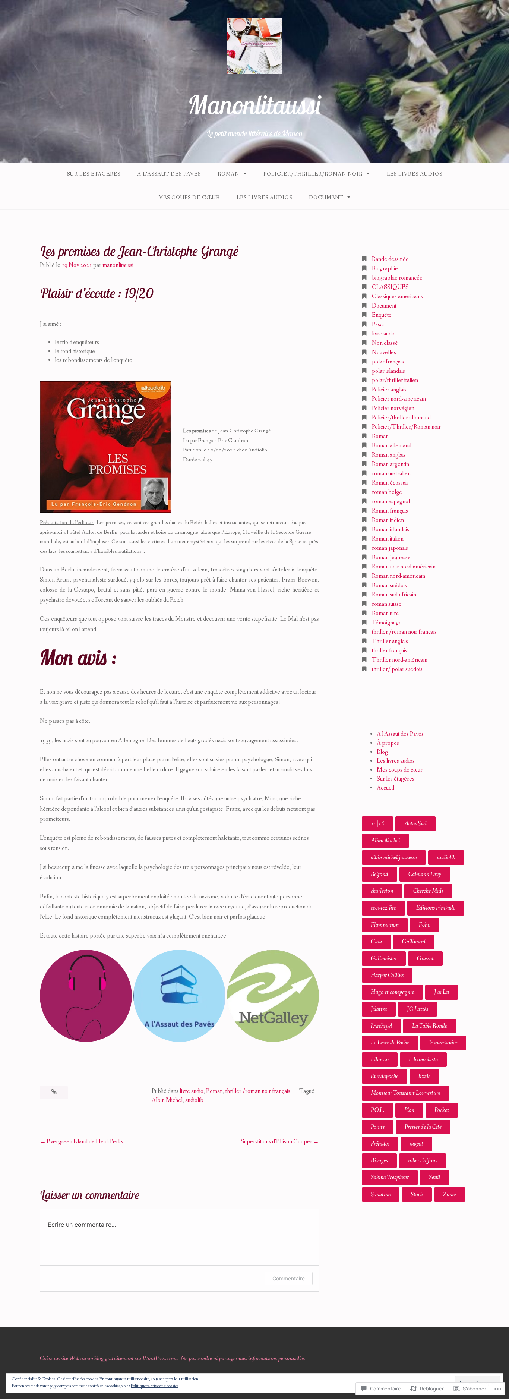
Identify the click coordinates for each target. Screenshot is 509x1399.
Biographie (385, 268)
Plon (409, 1110)
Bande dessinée (390, 259)
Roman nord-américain (398, 576)
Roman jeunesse (391, 557)
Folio (424, 925)
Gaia (376, 942)
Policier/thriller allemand (401, 418)
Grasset (425, 958)
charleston (382, 891)
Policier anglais (389, 390)
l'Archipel (381, 1026)
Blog (382, 752)
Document (326, 197)
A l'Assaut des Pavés (400, 734)
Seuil (434, 1177)
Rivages (379, 1161)
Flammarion (385, 925)
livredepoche (384, 1076)
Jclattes (379, 1009)
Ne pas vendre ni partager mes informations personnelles (243, 1358)
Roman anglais (389, 455)
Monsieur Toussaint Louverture (405, 1093)
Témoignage (387, 623)
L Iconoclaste (423, 1060)
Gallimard (414, 942)
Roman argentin (390, 464)
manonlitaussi (117, 265)
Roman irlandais (390, 529)
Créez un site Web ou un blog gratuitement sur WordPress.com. (109, 1358)
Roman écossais (390, 483)
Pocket (441, 1110)
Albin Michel (167, 1100)
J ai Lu (441, 992)
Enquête (382, 315)
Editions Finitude (435, 908)
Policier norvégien (393, 408)
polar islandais (388, 371)
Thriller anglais (390, 641)
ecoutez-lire (383, 908)
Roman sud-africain (394, 595)
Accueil (385, 788)
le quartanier (443, 1043)
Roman (228, 174)
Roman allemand (391, 446)
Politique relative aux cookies (154, 1386)
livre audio (191, 1091)
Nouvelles (384, 352)
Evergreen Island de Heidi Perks (85, 1142)
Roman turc (385, 613)
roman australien (391, 474)
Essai (378, 324)
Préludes (380, 1144)
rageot (416, 1144)
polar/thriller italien (395, 380)
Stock (417, 1194)
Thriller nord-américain (399, 660)
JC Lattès (417, 1009)
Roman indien (388, 520)
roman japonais (390, 548)
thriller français (389, 651)
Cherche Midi (428, 891)
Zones (449, 1194)
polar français (388, 362)
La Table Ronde (429, 1026)
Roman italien (388, 539)
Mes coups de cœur (189, 197)
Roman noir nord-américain (404, 567)
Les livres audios (414, 174)
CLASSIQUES (390, 287)
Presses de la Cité (423, 1127)
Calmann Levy (424, 874)
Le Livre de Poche (390, 1043)
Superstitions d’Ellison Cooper (276, 1142)
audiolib (194, 1100)
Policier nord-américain (399, 399)
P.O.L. (377, 1110)
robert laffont (422, 1161)
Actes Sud (415, 824)
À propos (388, 743)
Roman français (390, 511)
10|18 (377, 824)
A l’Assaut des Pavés (169, 174)
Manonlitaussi (255, 104)
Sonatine (381, 1194)
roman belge (387, 492)
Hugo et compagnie (392, 992)
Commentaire (288, 1278)
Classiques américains (397, 296)
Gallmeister (384, 958)
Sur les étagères (93, 174)
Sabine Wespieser (390, 1177)
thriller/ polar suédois (397, 669)
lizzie (424, 1076)
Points (378, 1127)
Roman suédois (389, 585)
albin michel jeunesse (394, 857)
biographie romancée (397, 278)
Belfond (379, 874)
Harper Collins (387, 975)
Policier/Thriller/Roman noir (313, 174)
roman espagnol (391, 501)
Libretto (380, 1060)
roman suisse (387, 604)
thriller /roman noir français (257, 1091)
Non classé (385, 343)
